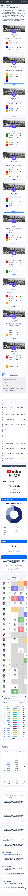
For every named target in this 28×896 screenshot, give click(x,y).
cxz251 (8, 722)
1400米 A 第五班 (14, 98)
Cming (8, 776)
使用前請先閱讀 (14, 466)
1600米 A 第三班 (14, 320)
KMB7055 (9, 726)
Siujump (8, 716)
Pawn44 (8, 781)
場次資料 (2, 5)
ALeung (8, 760)
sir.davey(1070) (6, 868)
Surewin (8, 736)
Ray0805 (8, 783)
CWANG (8, 732)
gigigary (8, 720)
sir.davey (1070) (6, 811)
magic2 (8, 724)
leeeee (8, 728)
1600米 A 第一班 (14, 256)
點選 (12, 20)
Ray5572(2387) (6, 839)
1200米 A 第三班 (14, 288)
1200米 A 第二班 (14, 66)
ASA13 (8, 774)
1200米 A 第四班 (14, 161)
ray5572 (8, 714)
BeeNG (8, 710)
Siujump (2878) (6, 825)
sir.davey (8, 708)
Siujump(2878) (6, 883)
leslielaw (8, 712)
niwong (8, 718)
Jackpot (8, 730)
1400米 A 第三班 (14, 351)
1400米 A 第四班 (14, 193)
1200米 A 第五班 (14, 34)
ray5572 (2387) (6, 795)
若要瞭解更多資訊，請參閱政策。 (14, 551)
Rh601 (8, 734)
